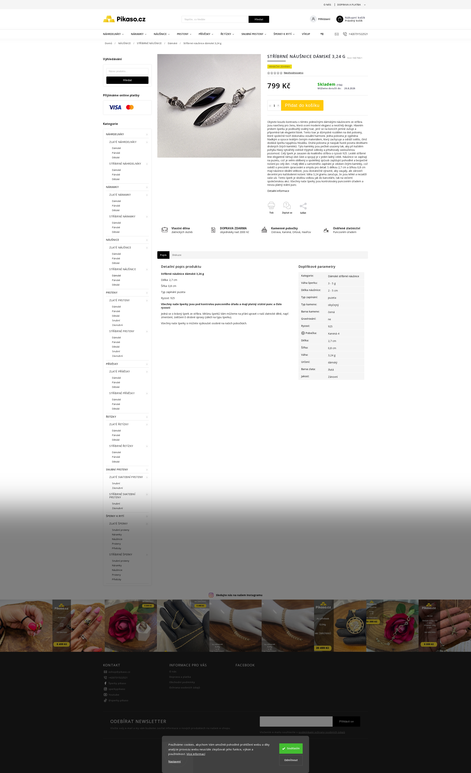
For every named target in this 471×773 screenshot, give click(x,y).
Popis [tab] (163, 255)
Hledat (259, 19)
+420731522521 (118, 677)
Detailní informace (278, 191)
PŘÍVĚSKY (112, 364)
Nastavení (174, 761)
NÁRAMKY (112, 187)
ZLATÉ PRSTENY (119, 300)
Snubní (116, 320)
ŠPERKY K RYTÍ (115, 516)
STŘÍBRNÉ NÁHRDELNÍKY (125, 163)
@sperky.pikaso (118, 700)
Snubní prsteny (120, 530)
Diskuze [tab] (176, 255)
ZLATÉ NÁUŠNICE (120, 247)
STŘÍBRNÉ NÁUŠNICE (122, 269)
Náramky (117, 534)
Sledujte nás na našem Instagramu (239, 595)
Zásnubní (117, 325)
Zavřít (356, 219)
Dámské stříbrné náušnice (343, 276)
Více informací (196, 754)
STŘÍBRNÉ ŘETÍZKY (121, 446)
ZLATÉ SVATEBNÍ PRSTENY (126, 477)
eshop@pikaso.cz (119, 672)
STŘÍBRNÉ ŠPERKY (120, 554)
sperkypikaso (117, 689)
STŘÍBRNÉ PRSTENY (121, 331)
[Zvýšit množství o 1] (278, 105)
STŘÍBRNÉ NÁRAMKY (122, 216)
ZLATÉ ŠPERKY (118, 523)
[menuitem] (115, 34)
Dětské (116, 157)
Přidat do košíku (302, 105)
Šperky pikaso (117, 683)
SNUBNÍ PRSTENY (117, 469)
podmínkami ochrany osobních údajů (322, 732)
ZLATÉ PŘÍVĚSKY (119, 371)
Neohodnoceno (293, 73)
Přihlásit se (346, 721)
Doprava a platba (349, 4)
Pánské (116, 152)
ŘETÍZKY (111, 416)
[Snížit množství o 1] (270, 105)
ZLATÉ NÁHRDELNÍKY (122, 142)
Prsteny (116, 543)
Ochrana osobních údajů (184, 687)
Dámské (116, 148)
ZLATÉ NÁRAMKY (120, 194)
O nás (327, 4)
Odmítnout (291, 760)
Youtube (114, 694)
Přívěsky (116, 548)
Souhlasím (293, 748)
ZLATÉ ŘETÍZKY (118, 424)
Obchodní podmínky (182, 682)
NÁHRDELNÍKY (115, 134)
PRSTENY (111, 292)
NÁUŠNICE (112, 239)
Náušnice (117, 539)
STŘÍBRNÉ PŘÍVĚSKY (121, 393)
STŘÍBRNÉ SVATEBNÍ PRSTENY (122, 495)
